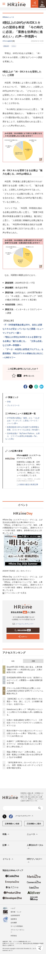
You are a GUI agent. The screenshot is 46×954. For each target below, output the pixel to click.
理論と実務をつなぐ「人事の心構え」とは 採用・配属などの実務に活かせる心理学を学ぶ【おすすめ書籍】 (24, 754)
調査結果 (6, 46)
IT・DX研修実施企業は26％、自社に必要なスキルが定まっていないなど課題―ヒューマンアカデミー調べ (23, 328)
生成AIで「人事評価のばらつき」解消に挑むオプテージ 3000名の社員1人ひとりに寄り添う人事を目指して (24, 744)
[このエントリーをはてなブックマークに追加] (41, 386)
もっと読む (9, 438)
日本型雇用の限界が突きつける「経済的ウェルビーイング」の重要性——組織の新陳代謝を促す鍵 (24, 680)
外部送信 (14, 935)
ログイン (24, 636)
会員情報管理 (15, 915)
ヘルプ (13, 908)
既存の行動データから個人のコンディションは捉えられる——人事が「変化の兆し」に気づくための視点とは (24, 733)
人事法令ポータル (35, 844)
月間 (33, 661)
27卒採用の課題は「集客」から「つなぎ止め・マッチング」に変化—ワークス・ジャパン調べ (23, 420)
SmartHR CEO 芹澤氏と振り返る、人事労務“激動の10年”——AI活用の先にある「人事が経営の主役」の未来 (24, 669)
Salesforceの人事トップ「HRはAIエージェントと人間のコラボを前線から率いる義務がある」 (25, 712)
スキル (14, 46)
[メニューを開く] (4, 4)
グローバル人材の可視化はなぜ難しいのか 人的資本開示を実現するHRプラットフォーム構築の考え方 (25, 691)
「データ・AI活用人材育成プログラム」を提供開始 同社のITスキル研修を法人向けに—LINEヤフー (23, 353)
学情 (9, 401)
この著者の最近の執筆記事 (27, 484)
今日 (12, 661)
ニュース (31, 834)
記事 (5, 844)
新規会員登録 (24, 630)
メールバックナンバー (24, 623)
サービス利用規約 (17, 926)
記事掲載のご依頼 (12, 823)
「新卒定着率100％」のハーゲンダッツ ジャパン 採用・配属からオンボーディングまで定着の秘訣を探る (24, 765)
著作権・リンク (16, 912)
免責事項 (14, 919)
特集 (5, 834)
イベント (7, 858)
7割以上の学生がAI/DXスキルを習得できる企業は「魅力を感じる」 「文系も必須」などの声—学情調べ (23, 341)
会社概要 (14, 922)
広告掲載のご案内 (34, 823)
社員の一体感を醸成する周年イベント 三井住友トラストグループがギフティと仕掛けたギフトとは (24, 723)
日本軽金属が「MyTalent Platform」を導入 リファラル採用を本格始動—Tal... (23, 434)
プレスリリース (13, 405)
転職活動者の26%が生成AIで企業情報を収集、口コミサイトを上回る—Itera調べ (23, 428)
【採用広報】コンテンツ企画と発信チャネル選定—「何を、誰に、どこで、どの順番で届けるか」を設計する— (24, 701)
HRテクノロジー (34, 858)
